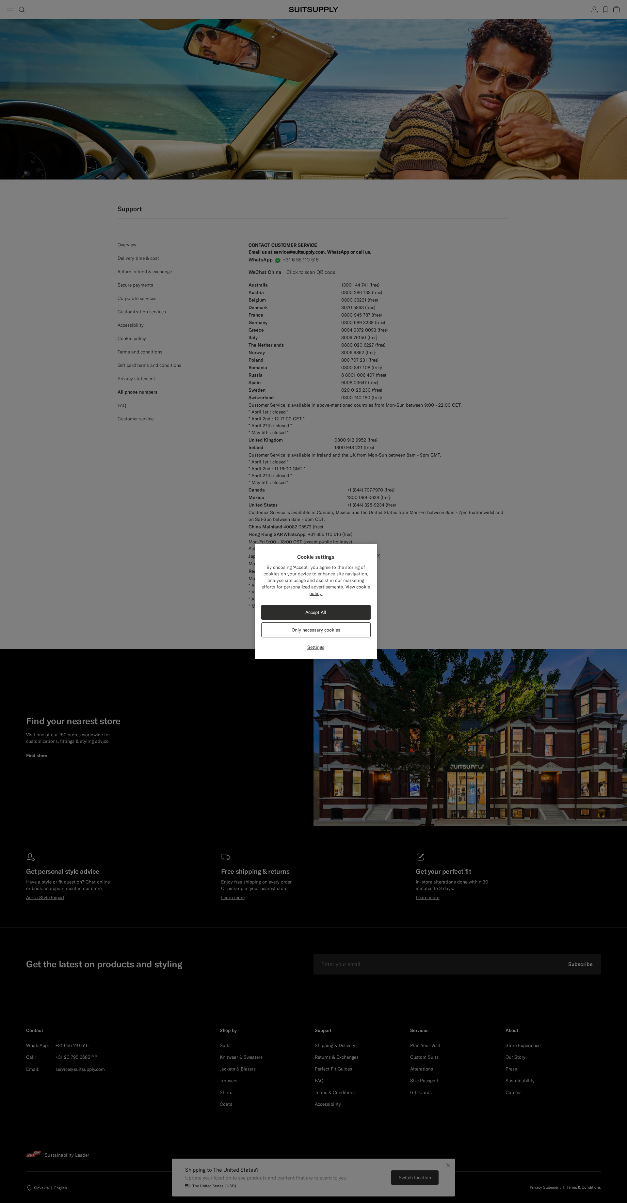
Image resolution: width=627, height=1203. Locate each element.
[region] (316, 601)
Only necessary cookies (316, 630)
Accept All (315, 612)
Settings (315, 647)
